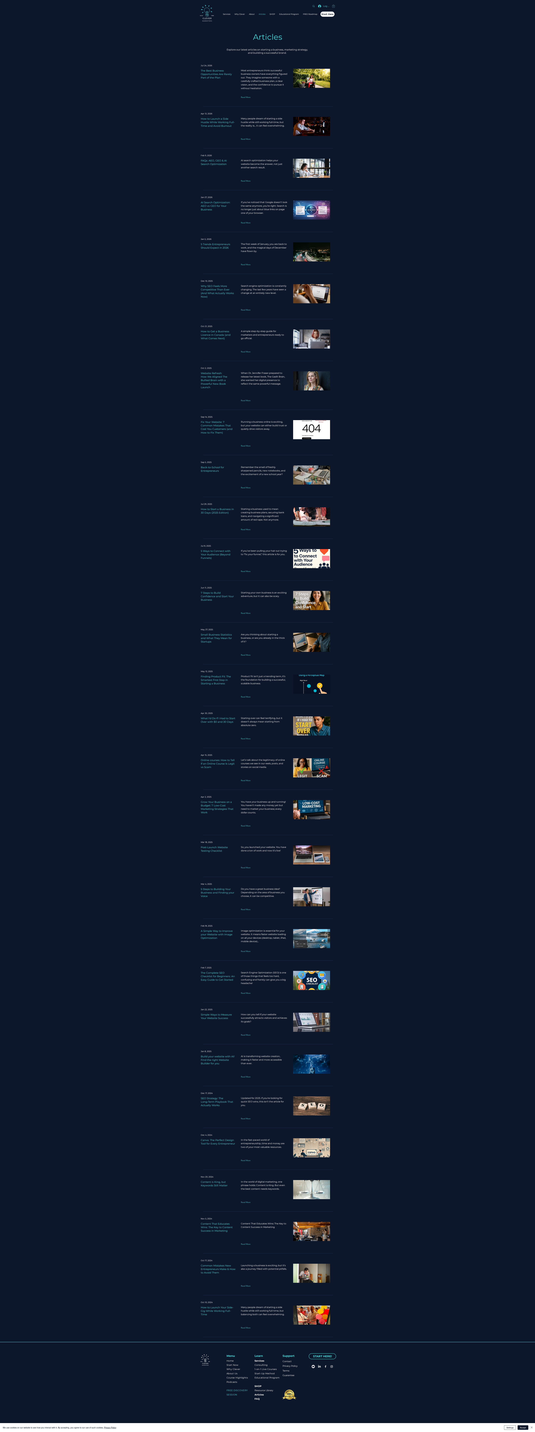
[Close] (531, 1427)
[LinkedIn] (319, 1366)
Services (259, 1360)
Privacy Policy (110, 1427)
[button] (333, 6)
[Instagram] (331, 1366)
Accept (523, 1427)
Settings (510, 1427)
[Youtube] (313, 1366)
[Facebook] (325, 1366)
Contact (287, 1361)
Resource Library (264, 1390)
